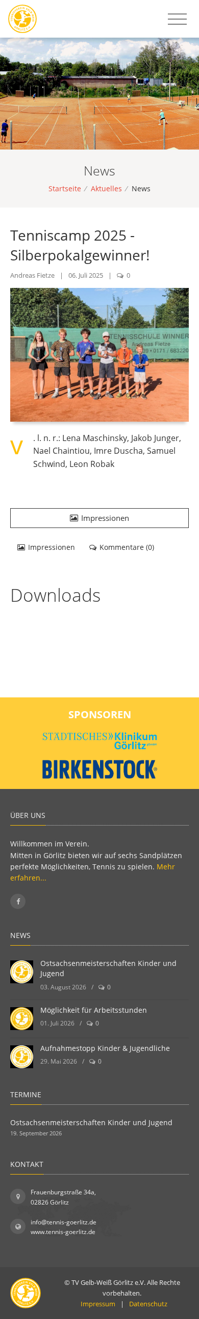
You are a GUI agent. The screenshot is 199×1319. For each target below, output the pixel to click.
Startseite (64, 188)
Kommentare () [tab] (127, 547)
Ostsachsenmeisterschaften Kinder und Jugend (91, 1122)
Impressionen (105, 518)
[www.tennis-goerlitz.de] (22, 19)
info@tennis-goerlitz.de (63, 1222)
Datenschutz (148, 1303)
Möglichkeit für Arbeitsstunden (93, 1010)
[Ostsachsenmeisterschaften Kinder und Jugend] (21, 971)
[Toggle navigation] (177, 19)
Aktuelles (106, 188)
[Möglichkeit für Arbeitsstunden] (21, 1018)
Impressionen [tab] (51, 547)
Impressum (98, 1303)
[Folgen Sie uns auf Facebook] (18, 901)
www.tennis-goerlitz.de (63, 1231)
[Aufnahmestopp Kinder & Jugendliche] (21, 1056)
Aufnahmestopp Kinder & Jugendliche (105, 1048)
